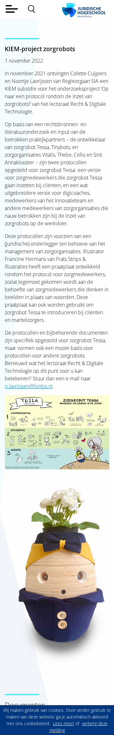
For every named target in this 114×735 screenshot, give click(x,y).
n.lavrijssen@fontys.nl (29, 386)
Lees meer (63, 723)
